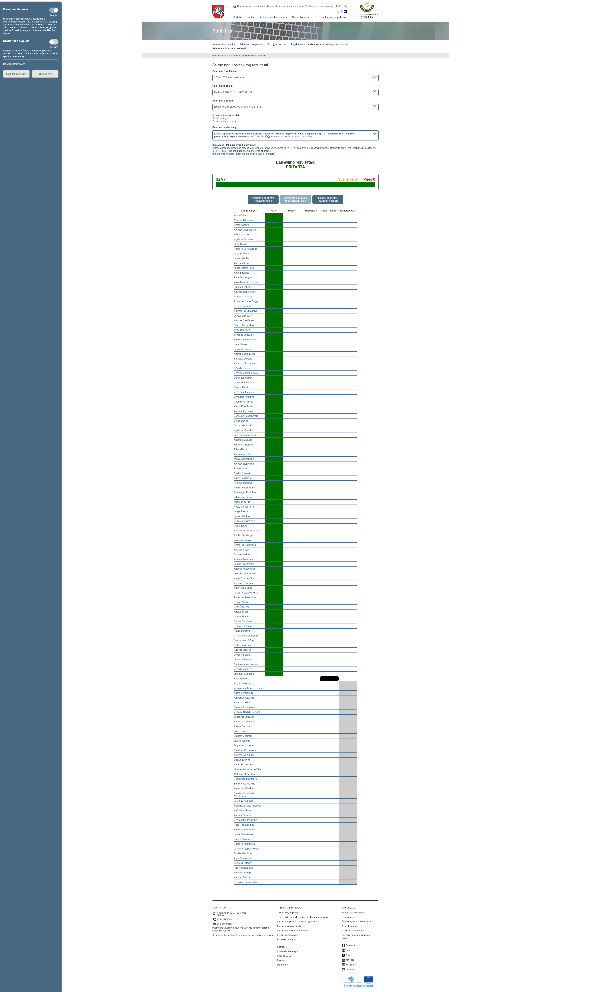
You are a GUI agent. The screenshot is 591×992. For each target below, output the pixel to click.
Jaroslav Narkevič (243, 800)
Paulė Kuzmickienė (244, 764)
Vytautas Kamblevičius (246, 373)
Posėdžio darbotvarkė (224, 121)
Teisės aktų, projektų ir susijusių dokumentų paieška (303, 917)
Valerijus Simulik (242, 540)
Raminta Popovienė (244, 487)
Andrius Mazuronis (243, 444)
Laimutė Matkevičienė (246, 435)
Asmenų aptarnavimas (353, 912)
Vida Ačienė (240, 215)
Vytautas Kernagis (244, 392)
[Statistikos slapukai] (53, 42)
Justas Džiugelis (243, 315)
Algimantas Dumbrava (245, 310)
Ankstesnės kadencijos (273, 17)
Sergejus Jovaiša (243, 358)
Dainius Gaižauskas (244, 325)
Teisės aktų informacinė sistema (285, 6)
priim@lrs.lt (227, 924)
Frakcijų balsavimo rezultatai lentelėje (328, 199)
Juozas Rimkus (242, 516)
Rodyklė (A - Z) (284, 956)
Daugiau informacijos (14, 64)
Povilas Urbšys (242, 630)
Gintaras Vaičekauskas (246, 635)
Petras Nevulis (242, 468)
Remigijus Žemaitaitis (245, 882)
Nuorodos (282, 947)
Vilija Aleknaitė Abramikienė (248, 688)
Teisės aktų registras (317, 6)
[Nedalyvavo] (355, 210)
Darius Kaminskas (243, 377)
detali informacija (265, 153)
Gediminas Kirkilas (243, 401)
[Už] (276, 210)
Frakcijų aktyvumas (277, 44)
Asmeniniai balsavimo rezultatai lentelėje (295, 199)
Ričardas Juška (242, 368)
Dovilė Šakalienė (243, 853)
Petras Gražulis (242, 726)
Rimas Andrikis (241, 225)
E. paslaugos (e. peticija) (332, 17)
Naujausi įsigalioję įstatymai (291, 926)
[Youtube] (343, 960)
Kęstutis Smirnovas (244, 843)
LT (336, 6)
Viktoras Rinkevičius (244, 521)
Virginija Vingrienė (243, 669)
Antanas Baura (241, 263)
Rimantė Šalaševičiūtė (246, 592)
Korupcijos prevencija (287, 935)
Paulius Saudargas (243, 535)
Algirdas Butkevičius (245, 291)
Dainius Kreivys (242, 759)
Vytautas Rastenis (244, 506)
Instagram (351, 965)
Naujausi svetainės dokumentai (292, 930)
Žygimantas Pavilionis (245, 820)
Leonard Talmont (243, 863)
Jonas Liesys (241, 420)
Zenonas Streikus (243, 583)
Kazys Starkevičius (244, 578)
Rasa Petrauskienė (244, 824)
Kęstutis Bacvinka (243, 239)
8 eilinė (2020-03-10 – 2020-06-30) (233, 92)
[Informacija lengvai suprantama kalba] (345, 11)
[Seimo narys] (257, 210)
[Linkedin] (343, 969)
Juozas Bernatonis (244, 267)
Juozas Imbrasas (243, 349)
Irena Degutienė (242, 306)
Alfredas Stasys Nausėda (247, 805)
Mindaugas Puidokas (245, 492)
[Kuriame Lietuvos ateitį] (358, 987)
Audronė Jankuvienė (244, 353)
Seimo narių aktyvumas (251, 44)
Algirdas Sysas (242, 549)
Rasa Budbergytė (243, 277)
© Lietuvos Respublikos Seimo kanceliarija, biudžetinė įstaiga (242, 935)
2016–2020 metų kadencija (229, 77)
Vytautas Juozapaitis (245, 363)
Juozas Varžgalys (243, 659)
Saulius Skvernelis (243, 839)
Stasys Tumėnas (243, 626)
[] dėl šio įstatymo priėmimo (284, 135)
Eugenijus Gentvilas (244, 716)
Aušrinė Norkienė (243, 810)
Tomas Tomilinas (243, 621)
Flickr (348, 950)
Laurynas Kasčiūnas (244, 382)
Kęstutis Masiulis (243, 430)
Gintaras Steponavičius (246, 848)
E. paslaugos (348, 917)
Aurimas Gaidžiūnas (244, 320)
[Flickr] (343, 950)
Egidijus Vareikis (242, 649)
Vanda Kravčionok (243, 406)
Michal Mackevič (243, 425)
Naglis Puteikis (242, 501)
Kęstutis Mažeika (243, 788)
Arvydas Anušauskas (245, 229)
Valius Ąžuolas (241, 234)
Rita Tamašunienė (243, 867)
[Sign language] (341, 11)
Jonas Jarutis (241, 731)
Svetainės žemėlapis (287, 951)
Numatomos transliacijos (251, 6)
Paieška (281, 960)
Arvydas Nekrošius (244, 463)
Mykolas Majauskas (244, 774)
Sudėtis (237, 17)
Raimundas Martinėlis (245, 778)
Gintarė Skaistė (242, 554)
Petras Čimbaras (243, 296)
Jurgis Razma (241, 511)
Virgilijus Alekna (242, 683)
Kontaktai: (219, 907)
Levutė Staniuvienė (244, 573)
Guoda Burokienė (243, 287)
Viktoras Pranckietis (245, 829)
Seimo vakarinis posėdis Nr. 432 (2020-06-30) (238, 107)
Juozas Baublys (242, 258)
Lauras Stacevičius (244, 564)
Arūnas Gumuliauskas (245, 339)
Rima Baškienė (241, 253)
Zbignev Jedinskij (243, 735)
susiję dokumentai (245, 153)
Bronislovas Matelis (244, 783)
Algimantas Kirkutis (244, 755)
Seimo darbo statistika (223, 44)
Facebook (350, 945)
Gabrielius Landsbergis (246, 416)
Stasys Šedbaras (243, 602)
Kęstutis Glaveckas (244, 721)
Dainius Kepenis (242, 387)
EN (340, 6)
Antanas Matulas (243, 439)
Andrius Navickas (243, 454)
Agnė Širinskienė (242, 858)
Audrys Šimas (241, 611)
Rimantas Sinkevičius (245, 544)
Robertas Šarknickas (245, 597)
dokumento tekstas (224, 153)
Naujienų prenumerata (353, 930)
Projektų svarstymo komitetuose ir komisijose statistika (319, 44)
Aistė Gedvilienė (242, 330)
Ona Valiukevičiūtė (244, 640)
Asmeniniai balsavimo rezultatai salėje (263, 199)
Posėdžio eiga (220, 118)
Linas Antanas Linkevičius (247, 769)
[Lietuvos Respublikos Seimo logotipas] (367, 10)
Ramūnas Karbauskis (245, 750)
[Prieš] (296, 210)
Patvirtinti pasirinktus (16, 74)
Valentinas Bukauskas (245, 282)
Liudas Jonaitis (242, 740)
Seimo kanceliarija (302, 17)
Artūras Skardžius (243, 559)
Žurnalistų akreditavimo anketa (357, 921)
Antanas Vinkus (242, 877)
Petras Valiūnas (242, 645)
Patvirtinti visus (45, 74)
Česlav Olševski (242, 473)
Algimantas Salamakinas (247, 530)
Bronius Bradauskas (244, 707)
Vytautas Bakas (242, 702)
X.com (349, 955)
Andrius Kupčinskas (244, 411)
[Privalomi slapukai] (53, 10)
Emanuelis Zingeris (244, 673)
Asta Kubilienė (241, 678)
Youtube (350, 960)
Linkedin (350, 969)
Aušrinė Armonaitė (243, 692)
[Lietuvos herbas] (218, 11)
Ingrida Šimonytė (243, 616)
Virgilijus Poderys (243, 482)
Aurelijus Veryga (242, 872)
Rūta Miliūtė (240, 449)
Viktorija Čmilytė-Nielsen (247, 712)
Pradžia (216, 55)
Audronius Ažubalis (244, 697)
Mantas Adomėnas (244, 220)
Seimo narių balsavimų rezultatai (229, 48)
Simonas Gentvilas (244, 334)
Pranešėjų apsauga (286, 939)
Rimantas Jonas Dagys (246, 301)
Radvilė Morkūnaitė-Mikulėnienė (244, 795)
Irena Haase (240, 344)
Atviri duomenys (350, 926)
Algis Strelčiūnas (243, 587)
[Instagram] (343, 965)
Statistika (227, 55)
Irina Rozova (240, 525)
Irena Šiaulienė (241, 607)
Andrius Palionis (242, 815)
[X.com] (343, 955)
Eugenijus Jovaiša (243, 745)
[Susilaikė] (316, 210)
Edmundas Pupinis (243, 497)
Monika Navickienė (244, 458)
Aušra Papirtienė (243, 478)
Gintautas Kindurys (244, 396)
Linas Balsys (240, 244)
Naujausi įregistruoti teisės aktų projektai (297, 921)
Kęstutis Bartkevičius (245, 248)
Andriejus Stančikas (244, 568)
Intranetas (282, 965)
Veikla (251, 17)
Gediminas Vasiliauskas (246, 664)
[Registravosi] (337, 210)
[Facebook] (343, 945)
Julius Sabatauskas (244, 834)
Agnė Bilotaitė (241, 272)
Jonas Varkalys (242, 654)
